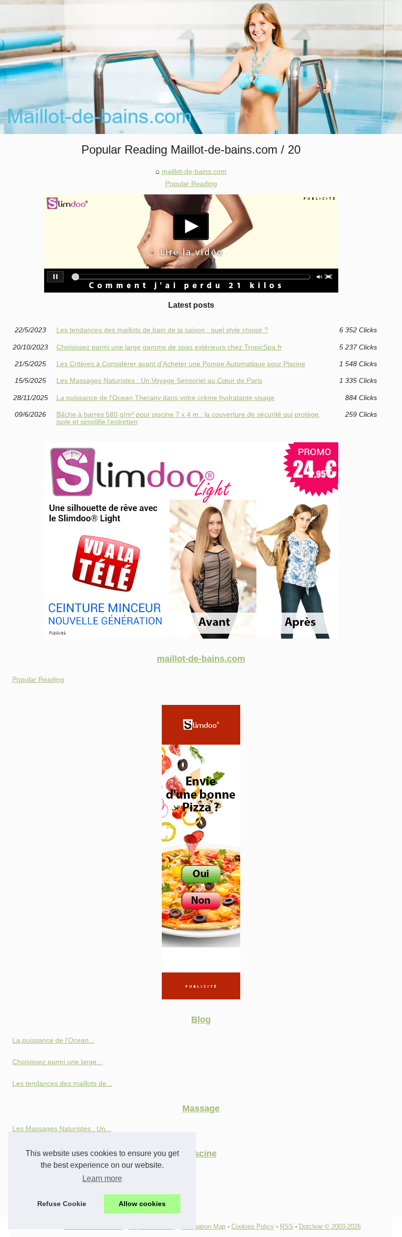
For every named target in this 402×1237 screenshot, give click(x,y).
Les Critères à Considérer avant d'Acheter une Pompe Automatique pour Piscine (180, 363)
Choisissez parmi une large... (57, 1062)
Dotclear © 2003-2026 (330, 1226)
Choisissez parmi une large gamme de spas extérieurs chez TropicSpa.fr (169, 347)
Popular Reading (191, 184)
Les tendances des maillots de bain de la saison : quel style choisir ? (162, 329)
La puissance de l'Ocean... (53, 1040)
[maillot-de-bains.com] (201, 67)
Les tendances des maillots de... (62, 1083)
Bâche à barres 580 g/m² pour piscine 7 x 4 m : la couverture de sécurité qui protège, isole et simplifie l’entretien (188, 418)
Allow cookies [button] (142, 1204)
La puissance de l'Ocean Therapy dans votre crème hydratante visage (165, 397)
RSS (286, 1226)
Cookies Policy (252, 1226)
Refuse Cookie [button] (61, 1204)
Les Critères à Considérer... (55, 1196)
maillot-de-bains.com (194, 171)
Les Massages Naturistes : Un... (61, 1128)
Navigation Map (203, 1226)
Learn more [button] (102, 1178)
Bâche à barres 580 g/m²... (54, 1174)
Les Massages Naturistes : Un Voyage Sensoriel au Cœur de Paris (159, 380)
